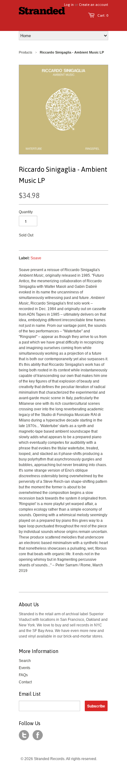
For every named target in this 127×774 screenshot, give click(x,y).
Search (25, 661)
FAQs (23, 675)
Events (24, 668)
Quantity (26, 212)
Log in (69, 4)
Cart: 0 (102, 15)
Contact (25, 682)
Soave (36, 258)
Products (25, 52)
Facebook (37, 735)
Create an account (93, 4)
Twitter (24, 735)
